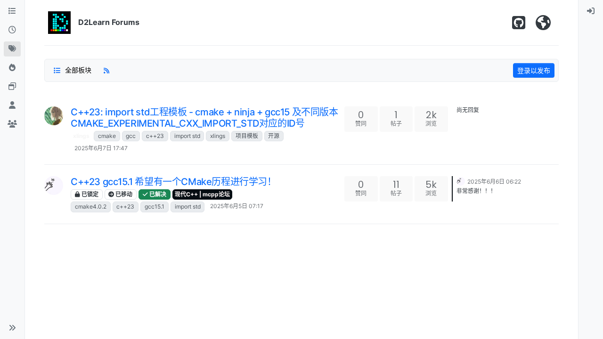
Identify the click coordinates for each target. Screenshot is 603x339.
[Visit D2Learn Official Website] (543, 22)
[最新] (12, 30)
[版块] (12, 11)
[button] (12, 327)
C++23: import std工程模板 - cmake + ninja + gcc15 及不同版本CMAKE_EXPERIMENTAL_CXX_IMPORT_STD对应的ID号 (204, 117)
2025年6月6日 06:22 (494, 181)
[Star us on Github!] (519, 22)
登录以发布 (533, 70)
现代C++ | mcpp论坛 (202, 194)
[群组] (12, 124)
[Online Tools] (12, 86)
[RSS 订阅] (106, 70)
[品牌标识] (59, 22)
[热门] (12, 67)
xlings (81, 135)
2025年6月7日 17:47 (101, 148)
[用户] (12, 105)
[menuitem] (590, 11)
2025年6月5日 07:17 (236, 206)
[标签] (12, 48)
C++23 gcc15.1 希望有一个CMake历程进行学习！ (174, 181)
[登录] (590, 11)
